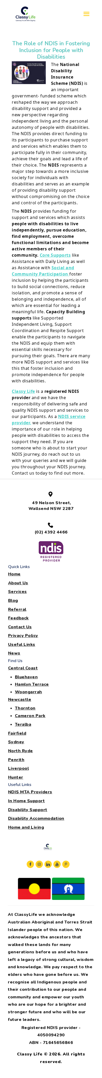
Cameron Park (30, 716)
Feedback (18, 618)
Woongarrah (28, 692)
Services (17, 592)
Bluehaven (26, 677)
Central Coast (23, 668)
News (14, 653)
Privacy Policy (23, 636)
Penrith (16, 760)
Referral (17, 609)
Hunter (15, 777)
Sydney (16, 742)
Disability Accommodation (36, 818)
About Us (18, 583)
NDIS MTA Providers (30, 792)
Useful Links (21, 644)
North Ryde (20, 751)
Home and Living (26, 827)
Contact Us (20, 627)
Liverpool (18, 768)
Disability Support (27, 810)
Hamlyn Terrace (32, 684)
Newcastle (19, 699)
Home (14, 574)
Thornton (25, 708)
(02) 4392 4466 (51, 532)
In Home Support (26, 801)
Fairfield (17, 733)
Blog (13, 600)
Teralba (23, 724)
